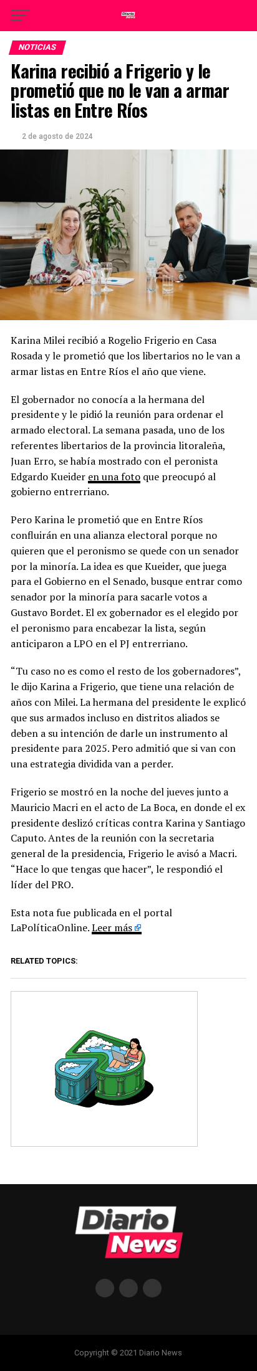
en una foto (114, 476)
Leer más (112, 927)
